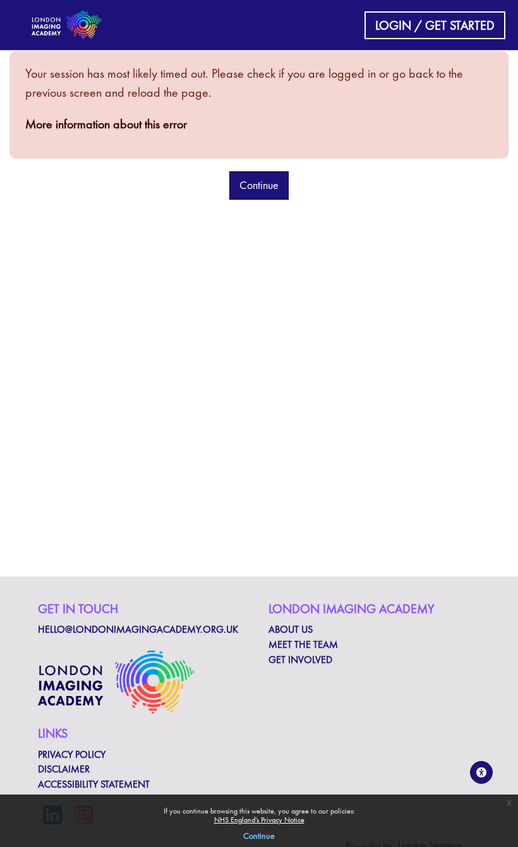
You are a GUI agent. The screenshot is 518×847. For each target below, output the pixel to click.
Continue (259, 835)
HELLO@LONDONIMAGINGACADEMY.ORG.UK (138, 629)
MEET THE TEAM (303, 644)
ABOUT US (290, 629)
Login (393, 25)
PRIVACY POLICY (71, 754)
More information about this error (106, 124)
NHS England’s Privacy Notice (259, 820)
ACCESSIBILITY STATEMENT (94, 784)
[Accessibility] (481, 772)
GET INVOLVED (300, 660)
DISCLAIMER (64, 769)
